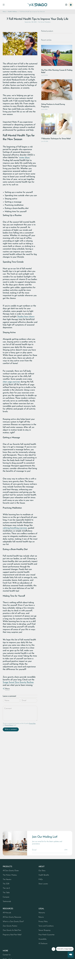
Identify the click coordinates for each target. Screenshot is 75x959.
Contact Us (6, 955)
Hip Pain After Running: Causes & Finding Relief (56, 71)
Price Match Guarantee (46, 935)
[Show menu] (3, 4)
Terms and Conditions (46, 926)
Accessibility (43, 939)
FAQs (41, 879)
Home (4, 11)
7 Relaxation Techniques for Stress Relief (56, 139)
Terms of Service (9, 725)
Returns (41, 917)
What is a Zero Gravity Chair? (13, 921)
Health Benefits (44, 875)
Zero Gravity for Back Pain (12, 930)
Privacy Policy (32, 723)
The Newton (7, 879)
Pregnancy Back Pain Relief (12, 935)
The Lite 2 (6, 888)
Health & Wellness (12, 11)
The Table (6, 893)
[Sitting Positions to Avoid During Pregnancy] (56, 89)
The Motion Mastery (10, 875)
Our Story (42, 871)
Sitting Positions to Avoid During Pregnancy (53, 105)
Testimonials (7, 901)
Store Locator (43, 884)
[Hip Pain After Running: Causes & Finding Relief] (56, 55)
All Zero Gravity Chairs (11, 871)
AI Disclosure (43, 943)
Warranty (42, 913)
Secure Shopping (44, 930)
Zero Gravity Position (10, 926)
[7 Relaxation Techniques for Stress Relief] (56, 123)
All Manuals (7, 913)
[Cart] (70, 4)
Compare (6, 897)
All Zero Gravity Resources (12, 917)
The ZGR (6, 884)
